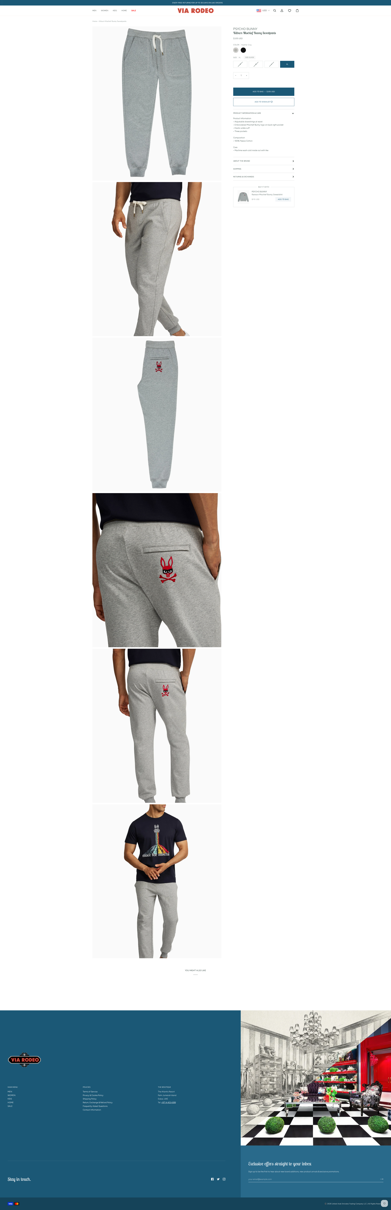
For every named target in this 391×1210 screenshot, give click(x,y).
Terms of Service (90, 1091)
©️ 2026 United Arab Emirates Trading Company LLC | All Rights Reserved (354, 1204)
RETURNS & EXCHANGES (243, 176)
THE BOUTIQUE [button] (164, 1087)
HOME (11, 1102)
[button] (95, 11)
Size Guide (249, 57)
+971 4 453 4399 (168, 1102)
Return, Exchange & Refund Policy (98, 1102)
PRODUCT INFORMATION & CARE (247, 113)
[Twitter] (218, 1179)
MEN (10, 1091)
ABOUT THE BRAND (241, 161)
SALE (10, 1106)
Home (94, 21)
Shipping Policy (90, 1099)
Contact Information (92, 1110)
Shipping (237, 169)
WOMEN (11, 1095)
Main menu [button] (13, 1087)
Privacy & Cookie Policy (93, 1095)
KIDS (10, 1099)
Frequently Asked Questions (95, 1106)
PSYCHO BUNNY (245, 29)
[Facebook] (212, 1179)
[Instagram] (224, 1179)
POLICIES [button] (86, 1087)
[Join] (379, 1179)
